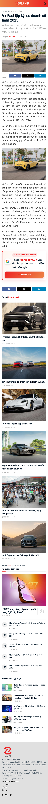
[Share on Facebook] (15, 76)
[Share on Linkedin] (40, 76)
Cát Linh (12, 37)
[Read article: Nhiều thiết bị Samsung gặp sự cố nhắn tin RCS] (7, 687)
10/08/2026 (6, 517)
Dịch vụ (4, 790)
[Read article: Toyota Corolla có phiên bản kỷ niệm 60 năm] (24, 363)
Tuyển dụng (6, 784)
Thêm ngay (26, 275)
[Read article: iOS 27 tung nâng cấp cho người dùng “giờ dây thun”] (24, 590)
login (9, 565)
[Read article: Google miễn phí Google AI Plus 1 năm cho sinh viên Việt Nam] (7, 729)
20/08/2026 (6, 343)
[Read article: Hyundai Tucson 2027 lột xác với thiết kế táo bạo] (24, 318)
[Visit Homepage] (22, 4)
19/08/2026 (6, 385)
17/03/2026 (22, 37)
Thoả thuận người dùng (10, 781)
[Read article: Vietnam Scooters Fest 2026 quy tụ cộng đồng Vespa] (24, 492)
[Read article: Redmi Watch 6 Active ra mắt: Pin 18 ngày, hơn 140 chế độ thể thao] (7, 697)
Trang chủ (5, 11)
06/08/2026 (6, 559)
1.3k (14, 559)
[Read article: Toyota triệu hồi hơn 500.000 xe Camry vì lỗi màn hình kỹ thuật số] (24, 447)
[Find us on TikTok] (11, 794)
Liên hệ (4, 787)
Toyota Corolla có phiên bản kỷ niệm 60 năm (23, 382)
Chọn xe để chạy (16, 11)
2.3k (14, 427)
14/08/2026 (6, 427)
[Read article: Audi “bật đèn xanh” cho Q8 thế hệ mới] (24, 537)
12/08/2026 (6, 472)
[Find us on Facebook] (2, 794)
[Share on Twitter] (28, 76)
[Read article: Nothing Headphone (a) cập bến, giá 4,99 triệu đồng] (7, 719)
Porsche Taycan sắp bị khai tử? (17, 423)
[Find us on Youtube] (6, 794)
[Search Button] (45, 3)
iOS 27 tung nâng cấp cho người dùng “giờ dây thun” (19, 611)
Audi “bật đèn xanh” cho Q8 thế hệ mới (20, 555)
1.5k (14, 517)
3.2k (14, 343)
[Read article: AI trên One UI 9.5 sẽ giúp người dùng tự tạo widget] (7, 708)
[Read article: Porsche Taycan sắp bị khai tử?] (24, 405)
